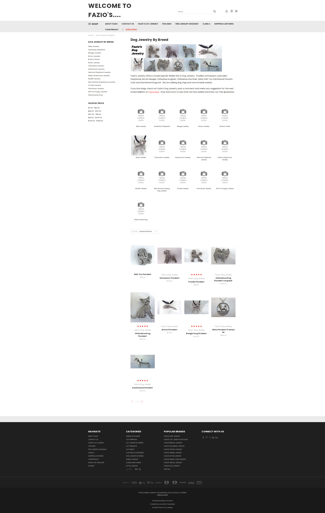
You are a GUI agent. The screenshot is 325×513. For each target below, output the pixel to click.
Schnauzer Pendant (169, 278)
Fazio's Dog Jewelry (172, 436)
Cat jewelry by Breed (134, 443)
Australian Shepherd (96, 49)
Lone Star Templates (167, 504)
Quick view (143, 250)
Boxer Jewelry (94, 62)
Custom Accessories (135, 453)
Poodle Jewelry (94, 85)
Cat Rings (130, 449)
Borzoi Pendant (169, 329)
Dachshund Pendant (142, 387)
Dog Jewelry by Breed (135, 456)
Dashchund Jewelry (96, 69)
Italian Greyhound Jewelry (99, 75)
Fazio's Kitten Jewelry (172, 456)
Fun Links (166, 24)
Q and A (206, 24)
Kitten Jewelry (132, 466)
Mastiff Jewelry (94, 79)
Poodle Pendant (196, 282)
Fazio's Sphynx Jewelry (173, 449)
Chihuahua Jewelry (96, 66)
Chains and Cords (133, 462)
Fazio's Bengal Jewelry (173, 443)
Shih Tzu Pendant (142, 274)
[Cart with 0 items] (236, 11)
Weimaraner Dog (95, 95)
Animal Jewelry (132, 459)
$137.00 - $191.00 (94, 114)
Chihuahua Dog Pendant (142, 334)
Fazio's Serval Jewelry (173, 462)
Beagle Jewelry (94, 53)
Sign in (91, 462)
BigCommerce (167, 501)
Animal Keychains (133, 436)
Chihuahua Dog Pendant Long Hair (223, 279)
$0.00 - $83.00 (94, 108)
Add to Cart (142, 260)
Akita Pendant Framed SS (223, 331)
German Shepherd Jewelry (99, 72)
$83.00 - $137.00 (94, 111)
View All (167, 469)
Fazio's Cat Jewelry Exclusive (176, 439)
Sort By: (135, 231)
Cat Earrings (131, 439)
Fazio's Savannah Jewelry (174, 446)
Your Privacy (111, 29)
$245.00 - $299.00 (95, 121)
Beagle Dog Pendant (196, 333)
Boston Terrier (94, 59)
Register (100, 462)
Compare (141, 255)
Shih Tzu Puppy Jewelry (97, 91)
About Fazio (111, 24)
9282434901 (131, 29)
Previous (318, 505)
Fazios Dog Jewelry (172, 466)
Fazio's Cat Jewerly (148, 24)
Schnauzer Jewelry (96, 88)
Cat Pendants (131, 446)
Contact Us (128, 24)
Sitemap (91, 466)
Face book (154, 91)
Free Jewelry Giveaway (187, 24)
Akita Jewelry (93, 46)
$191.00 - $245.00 (95, 117)
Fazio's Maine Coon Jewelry (175, 459)
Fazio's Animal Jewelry (173, 453)
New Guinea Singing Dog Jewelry (101, 82)
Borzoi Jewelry (94, 56)
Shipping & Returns (224, 24)
